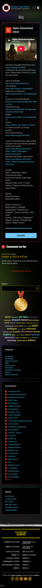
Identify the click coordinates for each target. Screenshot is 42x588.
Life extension (27, 331)
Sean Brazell (13, 453)
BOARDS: (24, 555)
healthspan (12, 329)
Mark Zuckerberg (11, 375)
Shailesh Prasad (14, 406)
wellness (32, 340)
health (35, 325)
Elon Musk (9, 368)
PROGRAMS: (25, 561)
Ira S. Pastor (13, 474)
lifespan (37, 332)
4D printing (9, 359)
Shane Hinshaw (14, 444)
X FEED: (8, 551)
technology (11, 340)
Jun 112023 (8, 30)
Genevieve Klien (14, 391)
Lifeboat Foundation (16, 575)
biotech (24, 320)
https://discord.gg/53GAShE (17, 135)
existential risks (9, 326)
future (21, 326)
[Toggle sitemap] (34, 7)
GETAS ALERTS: (26, 546)
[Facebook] (12, 579)
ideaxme (24, 329)
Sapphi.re (36, 575)
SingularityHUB (11, 510)
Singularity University (13, 370)
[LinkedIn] (21, 579)
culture (34, 323)
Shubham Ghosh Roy (16, 397)
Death (37, 323)
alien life (22, 228)
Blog (21, 17)
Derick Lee (12, 439)
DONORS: (14, 555)
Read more (21, 236)
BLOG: (24, 551)
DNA (7, 363)
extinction (16, 326)
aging (7, 317)
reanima (27, 335)
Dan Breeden (14, 228)
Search (37, 288)
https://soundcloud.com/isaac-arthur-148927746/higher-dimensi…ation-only (20, 161)
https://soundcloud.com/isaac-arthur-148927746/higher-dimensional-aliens (18, 151)
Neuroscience (17, 335)
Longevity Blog (10, 499)
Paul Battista (13, 409)
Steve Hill (11, 456)
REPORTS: (25, 558)
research (17, 338)
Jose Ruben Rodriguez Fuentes (20, 421)
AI (11, 317)
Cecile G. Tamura (14, 433)
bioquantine (7, 320)
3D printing (9, 357)
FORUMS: (15, 568)
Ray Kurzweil (10, 366)
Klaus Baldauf (13, 430)
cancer (23, 323)
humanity (19, 329)
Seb (9, 462)
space (29, 338)
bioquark (16, 320)
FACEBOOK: (7, 542)
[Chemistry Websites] (21, 301)
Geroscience (9, 496)
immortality (31, 329)
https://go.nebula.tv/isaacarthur (19, 88)
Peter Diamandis (11, 361)
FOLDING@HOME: (7, 561)
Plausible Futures (11, 507)
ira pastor (16, 332)
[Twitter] (17, 579)
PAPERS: (24, 565)
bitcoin (7, 323)
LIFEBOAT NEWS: (27, 542)
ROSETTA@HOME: (7, 565)
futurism (25, 326)
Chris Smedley (13, 477)
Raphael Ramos (14, 447)
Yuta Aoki (12, 436)
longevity (7, 334)
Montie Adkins (13, 471)
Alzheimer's (15, 317)
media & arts (28, 228)
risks (21, 337)
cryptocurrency (29, 323)
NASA (13, 335)
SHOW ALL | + (8, 479)
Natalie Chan (13, 450)
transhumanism (22, 341)
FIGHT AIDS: (9, 558)
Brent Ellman (13, 459)
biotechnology (34, 320)
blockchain (13, 323)
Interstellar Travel (7, 332)
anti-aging (23, 317)
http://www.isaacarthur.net (16, 83)
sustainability (35, 338)
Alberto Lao (12, 442)
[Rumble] (30, 579)
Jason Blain (12, 468)
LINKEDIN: (8, 546)
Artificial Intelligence (33, 317)
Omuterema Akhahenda (17, 427)
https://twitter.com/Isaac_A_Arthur (20, 125)
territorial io (6, 254)
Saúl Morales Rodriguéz (17, 394)
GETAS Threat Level (21, 534)
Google (29, 326)
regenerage (35, 335)
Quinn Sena (12, 400)
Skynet (7, 372)
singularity (24, 338)
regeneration (10, 337)
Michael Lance (13, 465)
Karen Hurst (12, 418)
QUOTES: (24, 568)
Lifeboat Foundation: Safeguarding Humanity (16, 8)
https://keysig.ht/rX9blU (15, 67)
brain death (18, 323)
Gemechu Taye (14, 412)
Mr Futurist (9, 502)
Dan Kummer (13, 424)
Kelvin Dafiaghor (14, 415)
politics (22, 335)
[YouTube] (25, 579)
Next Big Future (11, 504)
